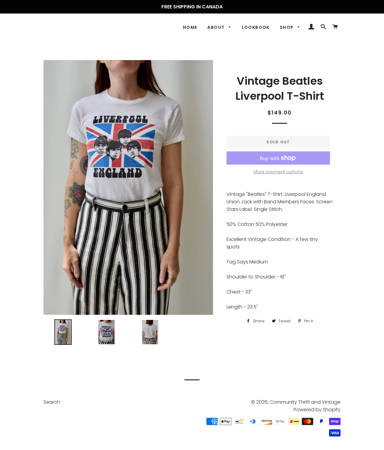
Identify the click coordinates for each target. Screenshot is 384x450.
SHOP (287, 27)
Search (52, 402)
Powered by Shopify (317, 409)
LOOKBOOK (256, 27)
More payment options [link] (278, 172)
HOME (190, 27)
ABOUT (216, 27)
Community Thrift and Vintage (305, 402)
